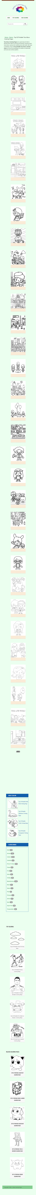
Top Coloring (15, 17)
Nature (9, 888)
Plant (8, 891)
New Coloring (24, 17)
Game (8, 874)
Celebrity (9, 860)
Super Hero (10, 905)
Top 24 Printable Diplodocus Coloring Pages (23, 813)
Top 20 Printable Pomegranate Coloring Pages (23, 833)
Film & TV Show (11, 864)
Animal (9, 853)
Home (8, 17)
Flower (9, 867)
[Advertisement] (18, 51)
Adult (8, 850)
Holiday (9, 877)
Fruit (8, 870)
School (9, 898)
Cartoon (9, 857)
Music (8, 884)
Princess (9, 895)
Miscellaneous (10, 881)
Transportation (10, 909)
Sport (8, 902)
